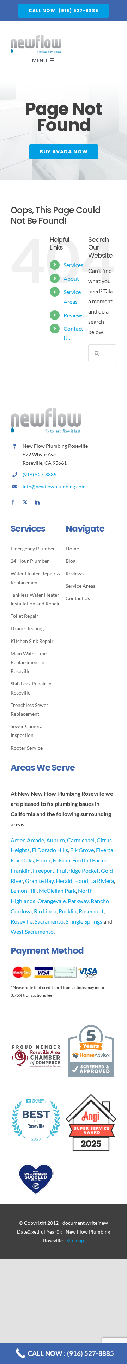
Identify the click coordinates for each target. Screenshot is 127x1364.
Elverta (104, 850)
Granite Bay (39, 880)
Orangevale (51, 900)
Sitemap (75, 1240)
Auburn (55, 840)
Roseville (21, 921)
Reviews (74, 315)
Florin (43, 860)
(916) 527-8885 (39, 475)
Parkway (78, 900)
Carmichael (81, 840)
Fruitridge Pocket (77, 870)
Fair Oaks (22, 860)
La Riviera (102, 880)
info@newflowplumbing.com (54, 487)
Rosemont (91, 911)
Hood (81, 880)
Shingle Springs (84, 921)
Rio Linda (45, 911)
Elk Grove (82, 850)
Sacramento (49, 921)
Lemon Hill (24, 890)
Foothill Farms (89, 860)
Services (73, 265)
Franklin (21, 870)
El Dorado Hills (50, 850)
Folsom (61, 860)
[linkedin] (37, 502)
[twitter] (25, 502)
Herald (64, 880)
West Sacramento (32, 931)
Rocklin (68, 911)
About (71, 278)
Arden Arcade (27, 840)
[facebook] (13, 502)
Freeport (43, 870)
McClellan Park (57, 890)
